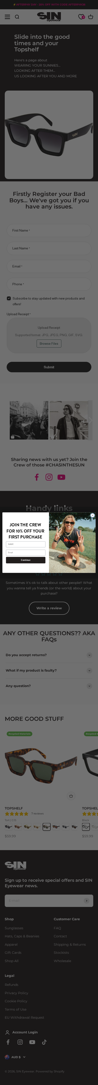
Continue (25, 560)
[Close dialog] (92, 515)
